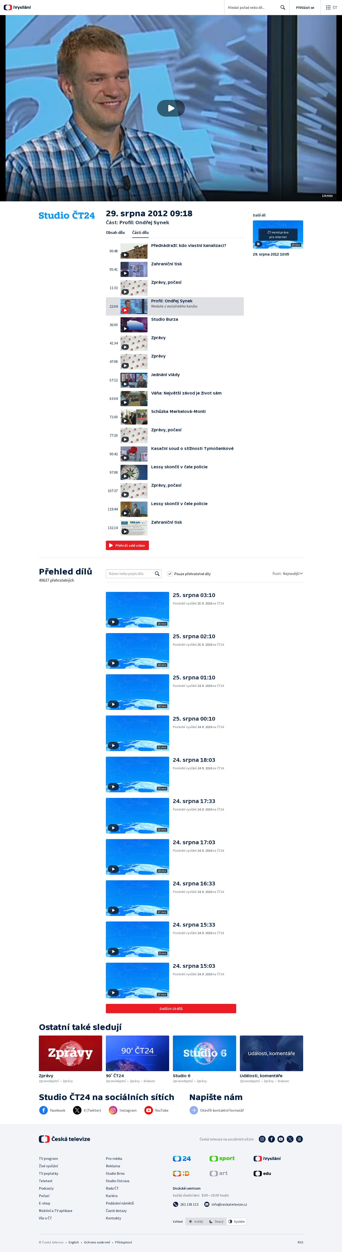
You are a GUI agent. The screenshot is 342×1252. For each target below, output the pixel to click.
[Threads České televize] (299, 1139)
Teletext (46, 1180)
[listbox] (216, 1221)
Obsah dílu (115, 232)
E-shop (44, 1203)
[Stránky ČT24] (182, 1160)
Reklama (113, 1166)
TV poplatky (48, 1173)
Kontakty (113, 1218)
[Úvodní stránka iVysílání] (21, 7)
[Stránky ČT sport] (222, 1160)
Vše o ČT (45, 1218)
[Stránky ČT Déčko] (181, 1175)
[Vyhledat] (157, 573)
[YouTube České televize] (281, 1139)
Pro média (114, 1158)
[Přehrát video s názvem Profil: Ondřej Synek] (171, 108)
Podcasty (46, 1188)
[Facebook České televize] (271, 1139)
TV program (48, 1158)
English (74, 1242)
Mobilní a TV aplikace (55, 1210)
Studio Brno (115, 1173)
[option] (196, 1221)
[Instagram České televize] (262, 1139)
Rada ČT (112, 1188)
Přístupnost (123, 1242)
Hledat (282, 7)
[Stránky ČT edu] (262, 1175)
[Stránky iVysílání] (267, 1160)
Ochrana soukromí (97, 1242)
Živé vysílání (48, 1166)
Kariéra (111, 1195)
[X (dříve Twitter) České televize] (290, 1139)
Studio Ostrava (117, 1180)
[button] (171, 108)
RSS (300, 1242)
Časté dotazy (116, 1210)
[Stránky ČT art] (219, 1175)
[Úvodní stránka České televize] (65, 1139)
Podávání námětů (120, 1203)
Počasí (44, 1195)
